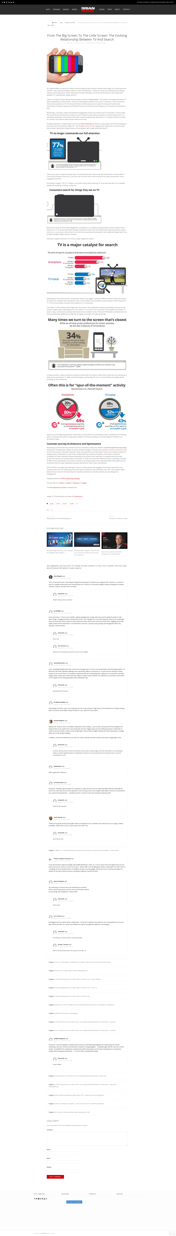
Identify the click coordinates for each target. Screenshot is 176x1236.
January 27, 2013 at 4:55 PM (65, 1060)
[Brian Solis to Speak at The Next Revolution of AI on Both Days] (114, 540)
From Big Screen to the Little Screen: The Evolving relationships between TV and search (81, 1076)
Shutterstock (78, 496)
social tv (65, 503)
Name (49, 1149)
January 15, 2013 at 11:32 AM (62, 578)
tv (76, 503)
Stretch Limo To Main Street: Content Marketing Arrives (71, 970)
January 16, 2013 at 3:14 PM (62, 819)
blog (61, 22)
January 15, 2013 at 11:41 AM (65, 596)
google (51, 503)
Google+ (84, 483)
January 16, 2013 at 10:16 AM (62, 785)
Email (49, 1158)
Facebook (76, 483)
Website (49, 1167)
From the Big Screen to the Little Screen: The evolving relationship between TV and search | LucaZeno (85, 1022)
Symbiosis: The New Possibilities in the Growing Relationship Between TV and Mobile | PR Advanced (84, 1005)
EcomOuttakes (59, 782)
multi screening (85, 124)
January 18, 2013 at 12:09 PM (65, 933)
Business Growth (70, 22)
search (58, 503)
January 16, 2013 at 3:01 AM (62, 723)
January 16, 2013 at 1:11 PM (65, 747)
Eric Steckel (62, 646)
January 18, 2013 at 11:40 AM (62, 918)
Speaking (56, 9)
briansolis (61, 594)
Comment (50, 1130)
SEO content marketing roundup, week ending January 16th (72, 1112)
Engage (66, 9)
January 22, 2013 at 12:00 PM (65, 946)
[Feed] (13, 2)
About (117, 9)
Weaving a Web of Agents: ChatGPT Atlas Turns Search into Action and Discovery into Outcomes (86, 553)
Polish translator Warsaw (62, 858)
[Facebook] (2, 2)
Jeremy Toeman (63, 944)
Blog (48, 9)
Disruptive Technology (100, 42)
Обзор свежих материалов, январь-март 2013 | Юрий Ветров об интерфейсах (79, 1095)
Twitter (61, 483)
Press (110, 9)
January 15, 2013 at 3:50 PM (62, 704)
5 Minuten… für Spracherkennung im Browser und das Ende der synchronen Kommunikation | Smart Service (87, 850)
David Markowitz (59, 663)
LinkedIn (68, 483)
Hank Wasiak (58, 817)
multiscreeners (94, 99)
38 (49, 510)
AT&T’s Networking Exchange (71, 478)
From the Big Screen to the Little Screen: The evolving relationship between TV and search (87, 37)
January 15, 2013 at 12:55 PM (65, 635)
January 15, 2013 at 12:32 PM (62, 665)
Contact (126, 9)
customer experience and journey (115, 448)
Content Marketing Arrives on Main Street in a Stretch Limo (72, 996)
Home (55, 22)
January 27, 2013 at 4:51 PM (62, 1041)
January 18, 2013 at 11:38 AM (65, 648)
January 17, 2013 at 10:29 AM (65, 901)
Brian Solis (88, 9)
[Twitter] (4, 2)
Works (74, 9)
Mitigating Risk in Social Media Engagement (59, 519)
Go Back (51, 25)
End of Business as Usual (58, 487)
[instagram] (6, 2)
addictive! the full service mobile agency (66, 1013)
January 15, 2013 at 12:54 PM (65, 687)
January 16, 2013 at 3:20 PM (65, 835)
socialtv (72, 503)
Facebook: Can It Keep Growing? (118, 519)
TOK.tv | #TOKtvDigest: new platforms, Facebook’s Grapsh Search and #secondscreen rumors (83, 962)
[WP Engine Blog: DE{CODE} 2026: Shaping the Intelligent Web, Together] (60, 540)
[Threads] (9, 2)
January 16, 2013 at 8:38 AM (62, 768)
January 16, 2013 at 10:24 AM (65, 802)
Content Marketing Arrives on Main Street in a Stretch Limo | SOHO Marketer (78, 979)
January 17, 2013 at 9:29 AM (62, 883)
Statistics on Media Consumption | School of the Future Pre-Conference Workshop (79, 1104)
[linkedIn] (11, 2)
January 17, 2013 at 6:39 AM (62, 861)
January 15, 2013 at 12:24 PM (62, 613)
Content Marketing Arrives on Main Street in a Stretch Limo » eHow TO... (76, 988)
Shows (101, 9)
